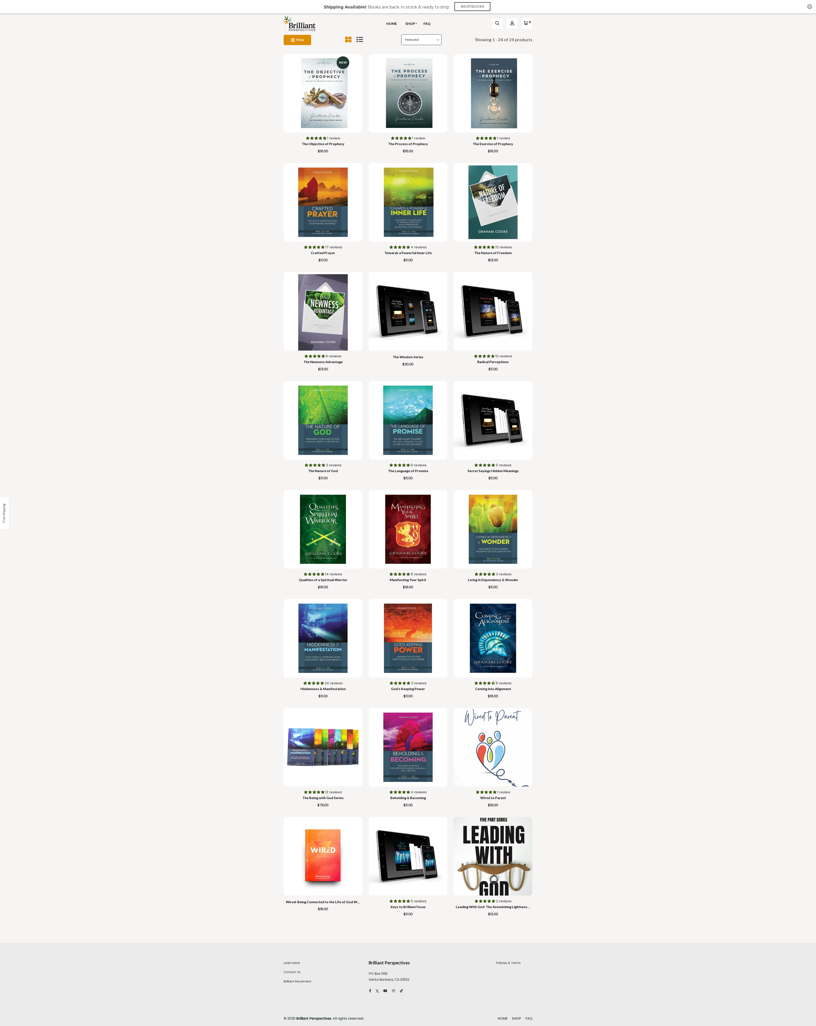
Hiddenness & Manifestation (323, 689)
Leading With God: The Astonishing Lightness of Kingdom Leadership (510, 907)
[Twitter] (377, 990)
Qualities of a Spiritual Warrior (323, 580)
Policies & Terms (508, 963)
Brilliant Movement (297, 981)
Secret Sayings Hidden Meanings (493, 471)
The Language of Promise (408, 471)
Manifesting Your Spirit (408, 580)
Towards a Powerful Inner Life (408, 253)
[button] (316, 138)
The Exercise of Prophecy (493, 144)
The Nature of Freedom (493, 253)
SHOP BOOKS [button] (472, 6)
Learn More (292, 963)
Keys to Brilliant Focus (408, 907)
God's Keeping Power (408, 689)
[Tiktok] (401, 990)
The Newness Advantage (323, 362)
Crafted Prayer (323, 253)
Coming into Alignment (493, 689)
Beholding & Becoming (408, 798)
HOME (391, 23)
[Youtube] (385, 990)
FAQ (427, 23)
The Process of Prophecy (408, 144)
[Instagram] (393, 990)
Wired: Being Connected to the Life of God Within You (328, 902)
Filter (300, 40)
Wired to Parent (493, 798)
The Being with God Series (323, 798)
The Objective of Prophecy (323, 144)
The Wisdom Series (408, 357)
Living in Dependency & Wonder (493, 580)
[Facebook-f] (370, 990)
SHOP (410, 23)
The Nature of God (323, 471)
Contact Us (292, 972)
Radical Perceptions (493, 362)
